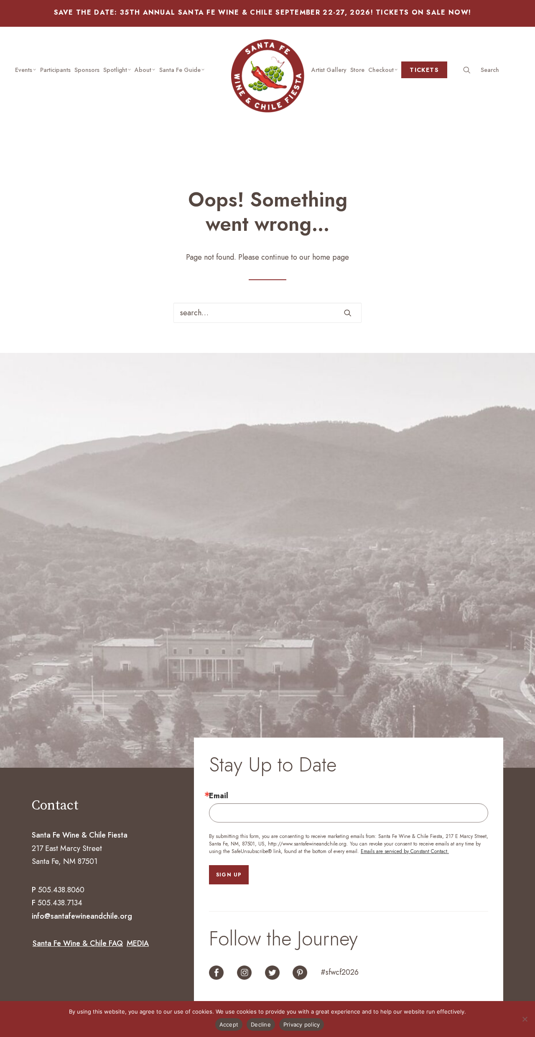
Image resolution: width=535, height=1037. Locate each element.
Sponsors (86, 70)
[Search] (267, 313)
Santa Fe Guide (180, 70)
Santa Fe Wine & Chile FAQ (78, 943)
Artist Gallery (328, 70)
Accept (229, 1024)
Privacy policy (301, 1024)
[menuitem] (25, 69)
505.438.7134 (60, 902)
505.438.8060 (61, 889)
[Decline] (524, 1019)
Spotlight (115, 70)
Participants (55, 70)
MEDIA (138, 943)
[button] (492, 69)
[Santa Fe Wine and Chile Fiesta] (267, 75)
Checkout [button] (381, 70)
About (143, 70)
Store (357, 70)
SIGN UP (229, 875)
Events (23, 70)
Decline (261, 1024)
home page (330, 257)
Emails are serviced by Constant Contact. (405, 851)
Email (218, 795)
